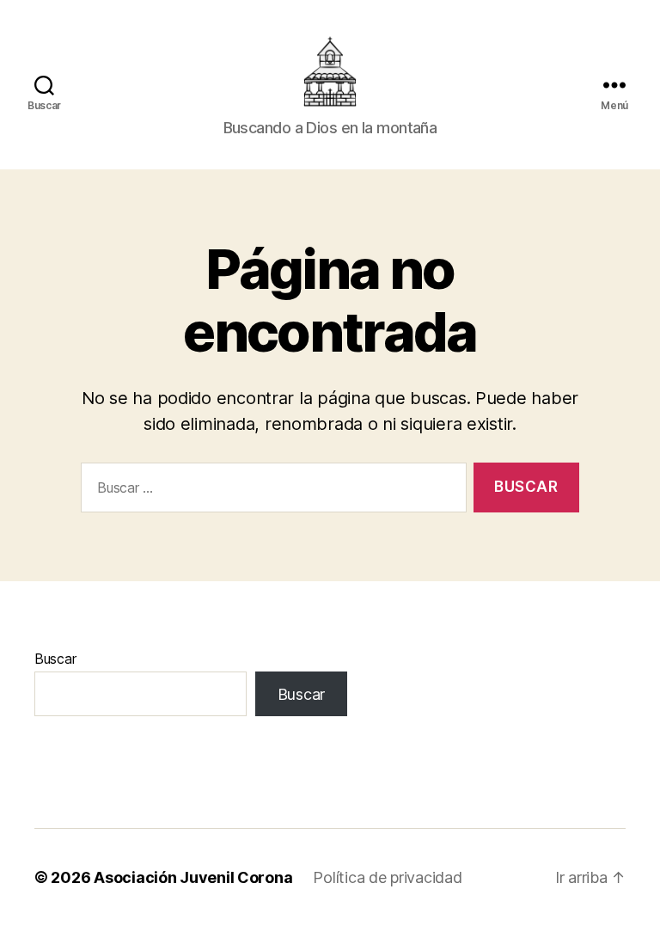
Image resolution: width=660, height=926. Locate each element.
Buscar (55, 658)
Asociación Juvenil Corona (193, 877)
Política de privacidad (387, 877)
